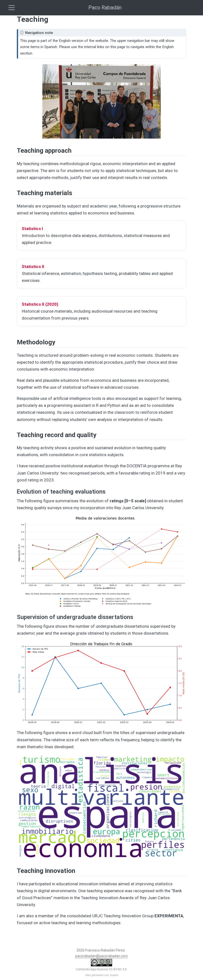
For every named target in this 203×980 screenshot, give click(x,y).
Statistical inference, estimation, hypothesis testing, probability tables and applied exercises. (97, 273)
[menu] (11, 7)
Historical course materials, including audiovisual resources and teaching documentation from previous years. (89, 311)
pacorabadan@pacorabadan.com (101, 956)
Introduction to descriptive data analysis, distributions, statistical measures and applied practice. (96, 235)
